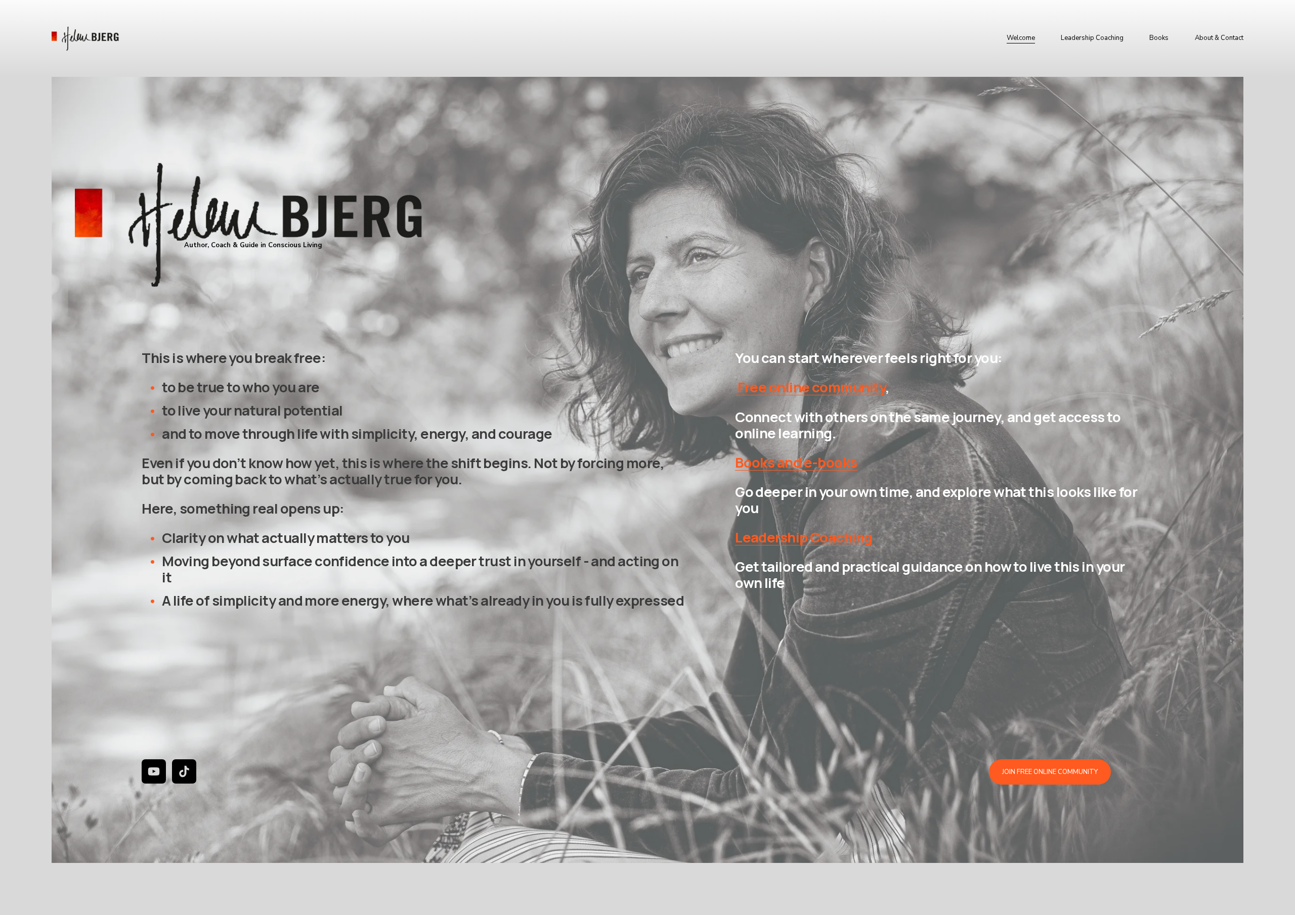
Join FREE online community (1050, 771)
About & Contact (1219, 37)
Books (1159, 37)
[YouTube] (154, 771)
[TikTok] (184, 771)
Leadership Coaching (1092, 37)
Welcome (1021, 37)
